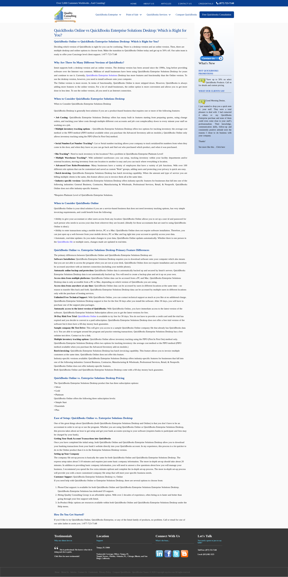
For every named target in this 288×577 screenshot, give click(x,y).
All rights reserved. (182, 572)
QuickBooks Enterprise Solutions (101, 75)
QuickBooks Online (87, 316)
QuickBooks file (65, 242)
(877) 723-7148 (226, 3)
